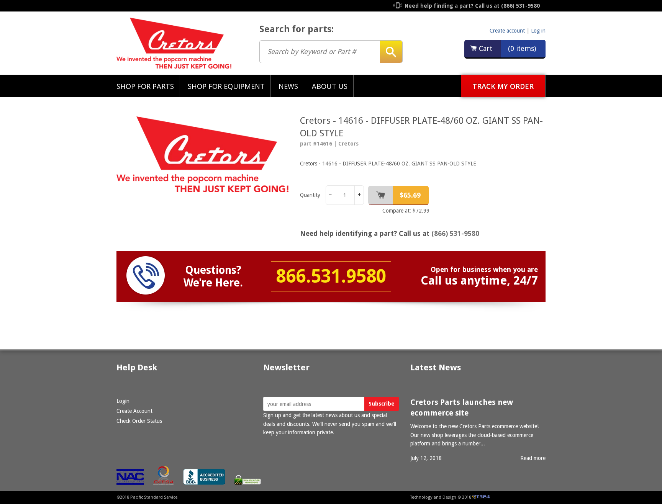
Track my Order (503, 86)
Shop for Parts (145, 86)
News (288, 86)
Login (122, 401)
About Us (329, 86)
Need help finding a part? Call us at (472, 6)
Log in (538, 31)
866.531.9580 (331, 276)
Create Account (134, 411)
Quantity (310, 195)
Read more (533, 458)
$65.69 (410, 195)
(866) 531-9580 (455, 233)
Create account (507, 31)
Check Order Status (139, 421)
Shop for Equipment (226, 86)
